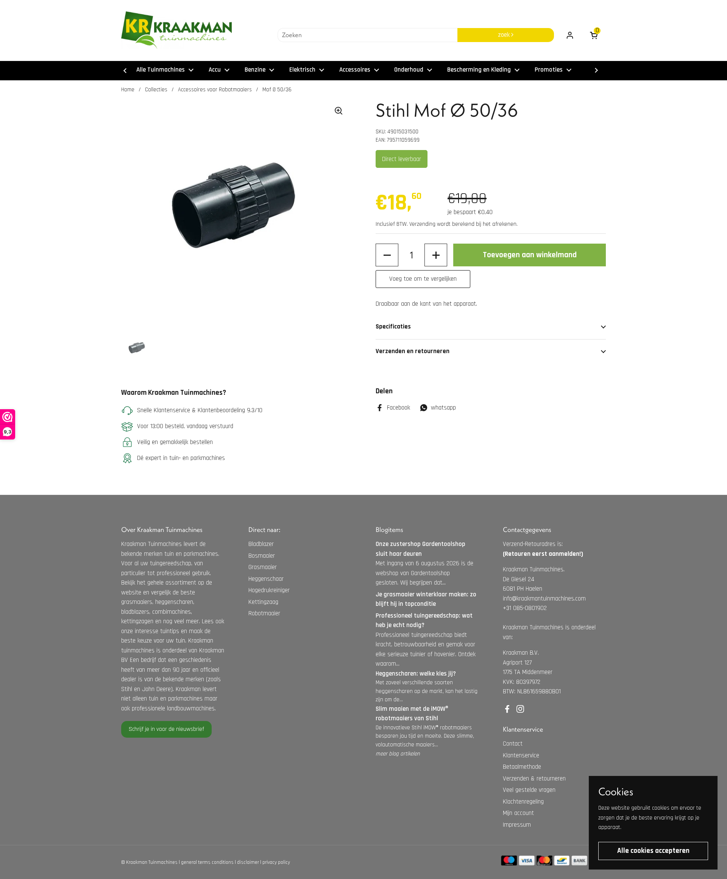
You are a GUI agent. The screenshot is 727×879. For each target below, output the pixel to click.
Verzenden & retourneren (534, 778)
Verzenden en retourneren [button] (412, 351)
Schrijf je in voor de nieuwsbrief (166, 729)
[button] (387, 255)
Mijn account (518, 813)
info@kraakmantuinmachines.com (544, 598)
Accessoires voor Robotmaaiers (215, 89)
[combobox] (367, 35)
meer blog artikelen (398, 753)
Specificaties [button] (393, 326)
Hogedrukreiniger (269, 590)
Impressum (517, 825)
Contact (513, 744)
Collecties (156, 89)
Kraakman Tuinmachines (152, 862)
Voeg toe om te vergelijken (423, 279)
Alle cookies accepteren (653, 851)
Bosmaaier (261, 556)
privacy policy (276, 862)
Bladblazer (261, 544)
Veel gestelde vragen (529, 790)
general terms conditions (207, 862)
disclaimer (248, 862)
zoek (504, 35)
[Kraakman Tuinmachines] (176, 30)
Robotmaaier (264, 613)
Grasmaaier (262, 567)
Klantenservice (521, 755)
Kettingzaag (263, 602)
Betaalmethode (522, 767)
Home (127, 89)
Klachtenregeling (523, 802)
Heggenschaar (266, 579)
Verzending (422, 224)
